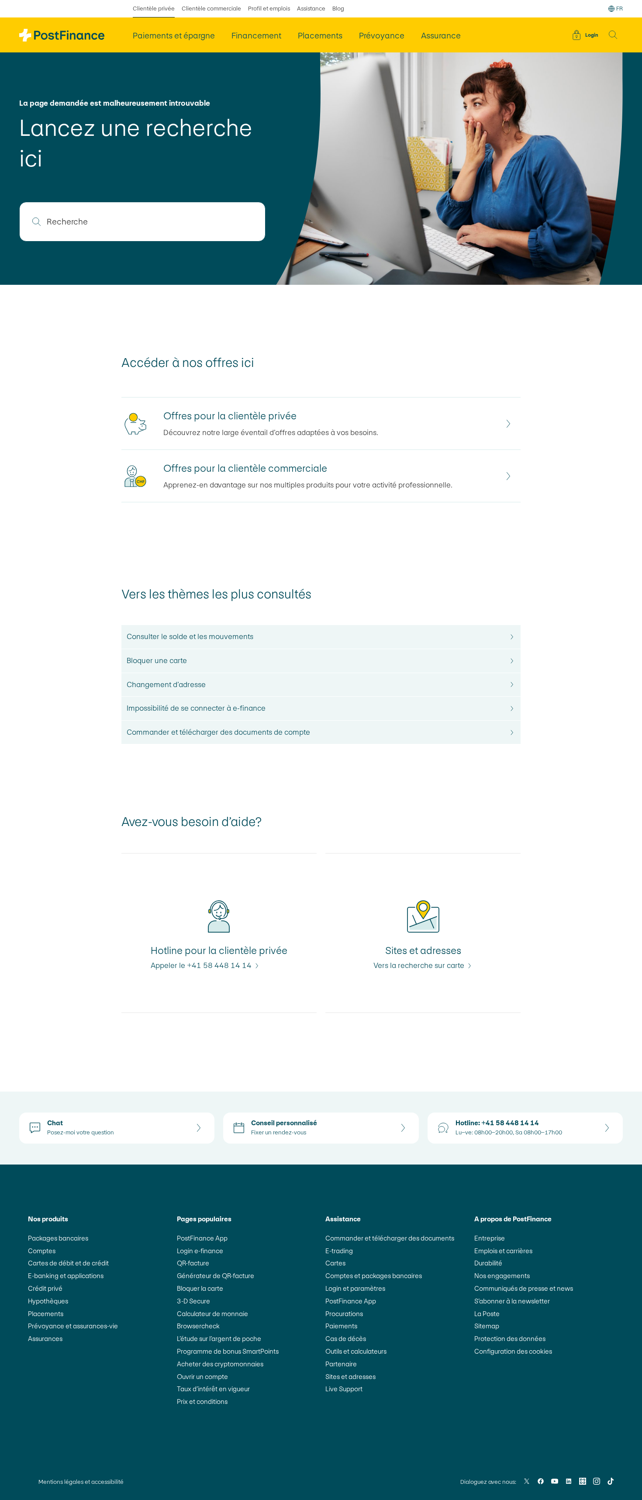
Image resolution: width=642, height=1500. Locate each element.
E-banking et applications (66, 1276)
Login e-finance (200, 1251)
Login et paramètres (355, 1288)
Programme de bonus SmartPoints (228, 1351)
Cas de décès (345, 1338)
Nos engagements (502, 1276)
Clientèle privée (154, 8)
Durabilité (488, 1263)
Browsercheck (198, 1326)
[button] (613, 34)
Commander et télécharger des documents (389, 1238)
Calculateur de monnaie (212, 1314)
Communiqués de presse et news (523, 1288)
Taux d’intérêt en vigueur (213, 1389)
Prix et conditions (202, 1401)
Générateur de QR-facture (215, 1276)
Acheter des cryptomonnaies (220, 1364)
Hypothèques (48, 1301)
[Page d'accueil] (61, 35)
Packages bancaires (58, 1238)
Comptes (41, 1251)
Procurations (344, 1314)
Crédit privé (45, 1288)
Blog (338, 8)
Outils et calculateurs (356, 1351)
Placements (45, 1314)
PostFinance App (202, 1238)
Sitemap (486, 1326)
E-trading (339, 1251)
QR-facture (193, 1263)
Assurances (45, 1338)
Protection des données (509, 1338)
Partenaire (341, 1364)
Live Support (343, 1389)
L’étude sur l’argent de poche (219, 1338)
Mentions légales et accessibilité (81, 1482)
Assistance (311, 8)
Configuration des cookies (513, 1351)
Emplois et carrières (503, 1251)
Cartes (335, 1263)
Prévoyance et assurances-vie (73, 1326)
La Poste (487, 1314)
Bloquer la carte (200, 1288)
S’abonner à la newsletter (512, 1301)
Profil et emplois (269, 8)
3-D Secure (193, 1301)
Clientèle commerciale (211, 8)
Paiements (341, 1326)
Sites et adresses (350, 1376)
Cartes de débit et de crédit (68, 1263)
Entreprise (489, 1238)
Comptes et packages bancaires (373, 1276)
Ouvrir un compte (202, 1376)
